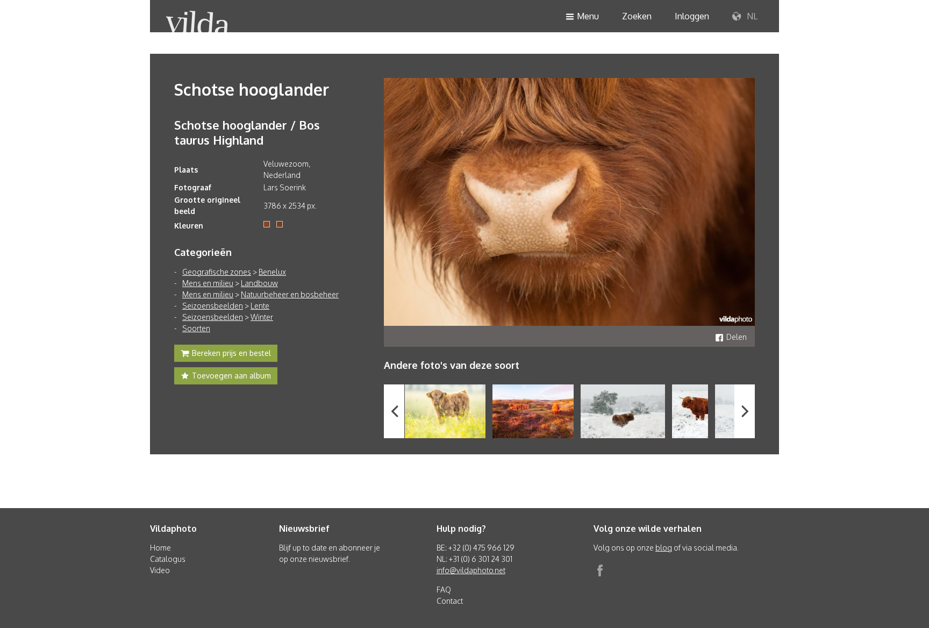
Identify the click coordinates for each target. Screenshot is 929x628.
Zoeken (637, 16)
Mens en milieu (207, 283)
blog (663, 547)
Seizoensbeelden (212, 305)
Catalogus (167, 558)
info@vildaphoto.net (471, 570)
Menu (588, 16)
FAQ (444, 589)
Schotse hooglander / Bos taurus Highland (247, 132)
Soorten (196, 328)
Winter (262, 317)
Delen (736, 336)
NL (751, 16)
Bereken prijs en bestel (231, 353)
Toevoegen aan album (231, 375)
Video (160, 570)
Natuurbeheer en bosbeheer (290, 294)
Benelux (272, 271)
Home (160, 547)
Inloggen (692, 16)
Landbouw (259, 283)
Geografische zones (216, 271)
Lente (260, 305)
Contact (450, 600)
